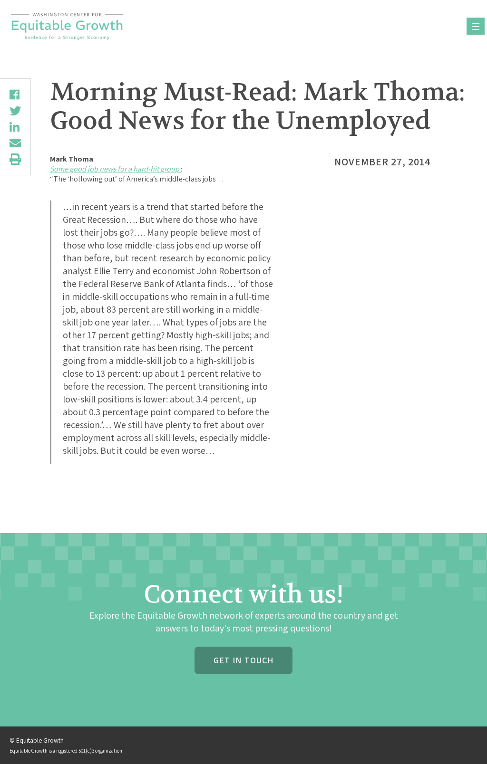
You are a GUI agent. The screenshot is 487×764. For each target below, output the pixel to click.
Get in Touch (243, 660)
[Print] (15, 159)
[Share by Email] (15, 143)
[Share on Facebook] (15, 94)
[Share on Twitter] (15, 110)
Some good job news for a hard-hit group (115, 169)
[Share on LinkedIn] (15, 126)
